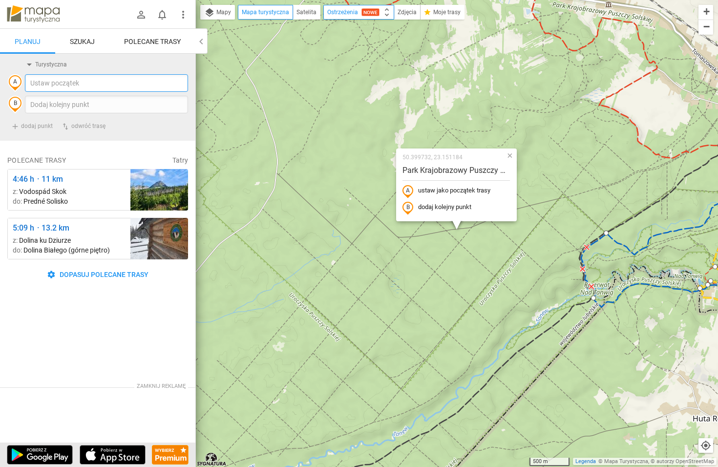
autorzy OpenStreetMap (685, 461)
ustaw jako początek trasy (454, 190)
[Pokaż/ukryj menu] (183, 14)
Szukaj (82, 41)
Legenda (585, 461)
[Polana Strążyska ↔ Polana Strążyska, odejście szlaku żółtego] (159, 238)
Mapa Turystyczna (626, 461)
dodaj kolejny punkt (444, 207)
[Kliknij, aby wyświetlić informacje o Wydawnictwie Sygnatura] (212, 459)
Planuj (28, 41)
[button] (593, 298)
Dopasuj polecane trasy (103, 274)
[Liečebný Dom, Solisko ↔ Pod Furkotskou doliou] (159, 190)
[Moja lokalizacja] (705, 445)
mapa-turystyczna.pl (33, 14)
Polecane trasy (152, 41)
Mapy (223, 12)
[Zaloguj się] (141, 14)
